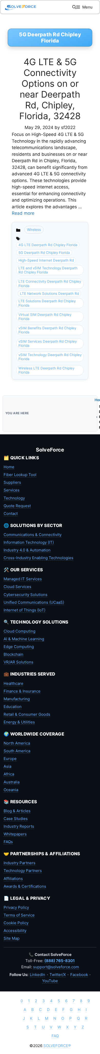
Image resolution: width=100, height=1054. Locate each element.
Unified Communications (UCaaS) (34, 602)
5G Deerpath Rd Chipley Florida (44, 252)
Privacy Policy (16, 907)
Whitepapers (15, 834)
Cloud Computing (19, 631)
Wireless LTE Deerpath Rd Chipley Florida (46, 370)
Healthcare (13, 683)
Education (13, 706)
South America (17, 750)
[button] (74, 7)
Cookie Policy (16, 922)
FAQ (55, 1035)
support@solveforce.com (56, 966)
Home (9, 466)
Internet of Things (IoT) (24, 610)
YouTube (50, 980)
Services (11, 490)
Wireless (34, 229)
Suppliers (12, 482)
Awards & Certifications (25, 886)
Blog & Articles (17, 810)
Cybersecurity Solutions (25, 594)
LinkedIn (37, 974)
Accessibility (15, 930)
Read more (23, 213)
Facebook (79, 974)
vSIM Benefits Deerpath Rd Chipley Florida (47, 330)
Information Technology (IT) (29, 542)
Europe (10, 758)
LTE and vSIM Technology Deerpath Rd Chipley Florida (47, 270)
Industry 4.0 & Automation (27, 550)
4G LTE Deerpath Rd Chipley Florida (47, 245)
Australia (11, 782)
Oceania (11, 789)
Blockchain (13, 654)
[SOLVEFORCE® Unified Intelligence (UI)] (20, 7)
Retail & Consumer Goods (27, 714)
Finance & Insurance (22, 691)
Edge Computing (19, 646)
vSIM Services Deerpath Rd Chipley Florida (47, 343)
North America (17, 743)
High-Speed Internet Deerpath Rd (46, 260)
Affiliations (13, 878)
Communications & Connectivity (33, 534)
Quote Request (17, 505)
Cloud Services (17, 586)
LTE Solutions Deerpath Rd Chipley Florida (47, 303)
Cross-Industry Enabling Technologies (38, 557)
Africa (9, 774)
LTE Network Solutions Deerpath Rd (49, 293)
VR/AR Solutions (18, 662)
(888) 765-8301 (59, 960)
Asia (7, 766)
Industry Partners (19, 862)
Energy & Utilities (19, 722)
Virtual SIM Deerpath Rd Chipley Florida (44, 317)
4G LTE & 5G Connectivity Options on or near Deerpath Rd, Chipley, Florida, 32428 (50, 88)
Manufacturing (17, 698)
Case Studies (16, 818)
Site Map (11, 938)
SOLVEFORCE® (57, 1045)
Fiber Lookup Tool (20, 474)
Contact (11, 513)
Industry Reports (19, 826)
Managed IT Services (23, 578)
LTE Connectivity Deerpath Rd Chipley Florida (49, 283)
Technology (14, 498)
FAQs (8, 841)
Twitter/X (57, 974)
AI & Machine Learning (24, 638)
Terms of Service (19, 915)
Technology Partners (23, 870)
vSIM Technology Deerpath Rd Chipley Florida (50, 357)
